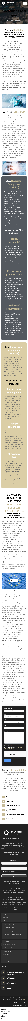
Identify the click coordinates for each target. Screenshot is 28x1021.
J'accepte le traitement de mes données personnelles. (15, 872)
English (3, 1015)
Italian (2, 1008)
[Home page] (7, 20)
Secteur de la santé (10, 927)
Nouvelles (6, 954)
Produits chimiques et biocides (12, 931)
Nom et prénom (8, 708)
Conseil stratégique (10, 924)
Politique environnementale (12, 948)
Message (6, 731)
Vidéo (5, 958)
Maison (6, 914)
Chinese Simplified (5, 1011)
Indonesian (3, 1009)
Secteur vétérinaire (9, 937)
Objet (5, 725)
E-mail (6, 714)
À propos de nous (8, 917)
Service (6, 921)
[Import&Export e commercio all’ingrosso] (8, 3)
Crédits (23, 999)
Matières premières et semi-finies (13, 934)
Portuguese (4, 1013)
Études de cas (7, 951)
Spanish (3, 1016)
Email (14, 866)
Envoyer (8, 760)
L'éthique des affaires (9, 944)
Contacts (6, 961)
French (2, 1018)
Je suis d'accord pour (13, 748)
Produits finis (8, 941)
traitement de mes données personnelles (13, 748)
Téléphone (7, 720)
